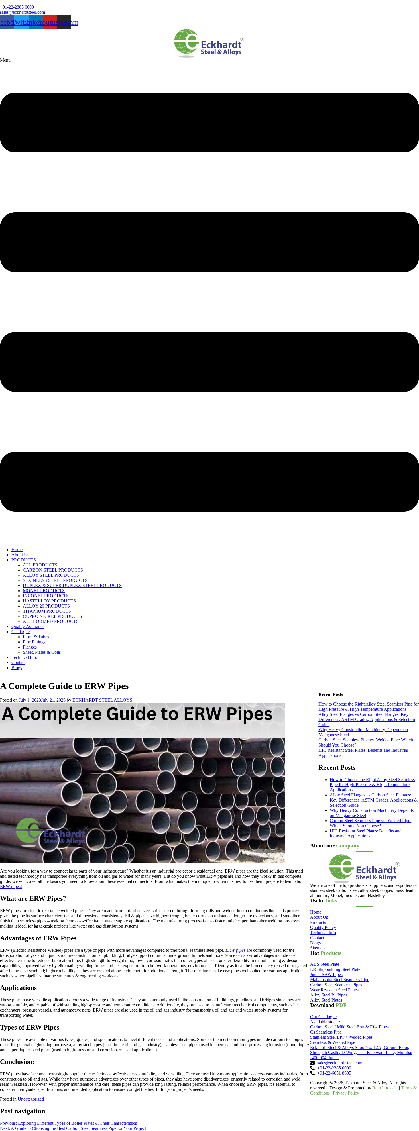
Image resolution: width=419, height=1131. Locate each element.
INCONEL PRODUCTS (46, 595)
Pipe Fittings (34, 641)
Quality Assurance (27, 626)
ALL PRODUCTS (40, 565)
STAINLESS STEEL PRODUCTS (55, 580)
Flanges (30, 647)
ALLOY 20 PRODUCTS (46, 606)
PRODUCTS (23, 559)
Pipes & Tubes (36, 636)
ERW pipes (235, 950)
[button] (209, 300)
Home (17, 549)
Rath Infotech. (385, 1087)
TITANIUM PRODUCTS (47, 611)
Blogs (16, 667)
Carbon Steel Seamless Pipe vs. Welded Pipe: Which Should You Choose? (370, 823)
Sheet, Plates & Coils (42, 652)
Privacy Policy (346, 1093)
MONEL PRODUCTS (44, 590)
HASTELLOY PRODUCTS (49, 600)
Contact (18, 662)
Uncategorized (31, 1099)
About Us (20, 554)
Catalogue (20, 631)
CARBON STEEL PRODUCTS (53, 570)
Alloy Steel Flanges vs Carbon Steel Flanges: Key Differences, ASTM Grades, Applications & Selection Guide (366, 719)
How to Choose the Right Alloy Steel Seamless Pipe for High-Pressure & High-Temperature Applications (368, 707)
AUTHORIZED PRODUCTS (51, 621)
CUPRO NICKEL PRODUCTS (52, 616)
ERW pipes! (11, 886)
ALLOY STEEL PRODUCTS (51, 575)
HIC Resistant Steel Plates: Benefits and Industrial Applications (366, 833)
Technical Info (24, 657)
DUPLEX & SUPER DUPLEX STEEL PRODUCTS (72, 585)
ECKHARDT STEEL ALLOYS (102, 700)
